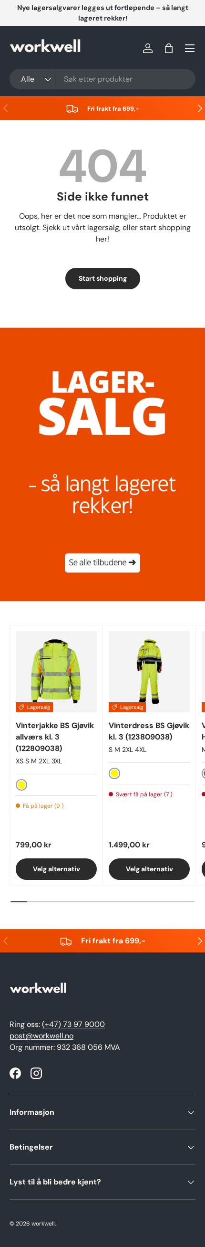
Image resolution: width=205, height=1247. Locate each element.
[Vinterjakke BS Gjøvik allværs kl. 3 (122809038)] (56, 671)
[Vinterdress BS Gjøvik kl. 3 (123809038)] (149, 671)
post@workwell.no (41, 1036)
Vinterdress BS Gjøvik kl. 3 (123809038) (149, 731)
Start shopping (103, 278)
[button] (168, 48)
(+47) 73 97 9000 (73, 1024)
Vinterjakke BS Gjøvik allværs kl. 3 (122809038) (55, 736)
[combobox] (102, 79)
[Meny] (189, 48)
